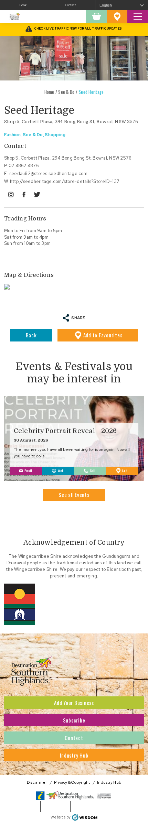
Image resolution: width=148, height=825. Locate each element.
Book (23, 5)
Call (93, 470)
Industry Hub (74, 755)
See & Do (66, 92)
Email (28, 470)
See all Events (74, 494)
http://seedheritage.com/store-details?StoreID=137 (64, 181)
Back (31, 335)
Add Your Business (74, 702)
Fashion (12, 135)
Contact (70, 5)
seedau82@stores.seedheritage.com (48, 173)
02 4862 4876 (24, 166)
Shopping (55, 135)
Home (49, 92)
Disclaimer (37, 782)
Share (78, 317)
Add (103, 335)
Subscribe (74, 720)
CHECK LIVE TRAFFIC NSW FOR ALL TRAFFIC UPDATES (78, 28)
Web (61, 470)
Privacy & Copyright (72, 782)
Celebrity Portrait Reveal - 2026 (65, 430)
